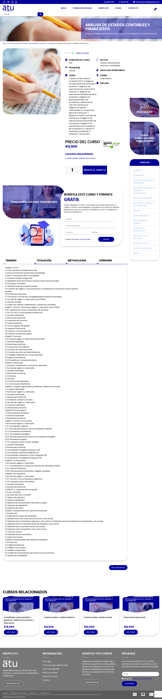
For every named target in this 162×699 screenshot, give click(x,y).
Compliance (138, 175)
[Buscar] (40, 14)
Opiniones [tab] (105, 260)
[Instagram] (12, 2)
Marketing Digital (141, 215)
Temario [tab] (11, 260)
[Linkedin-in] (16, 2)
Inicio (63, 8)
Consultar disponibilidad (79, 153)
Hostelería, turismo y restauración (143, 204)
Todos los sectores (142, 248)
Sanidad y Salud (140, 243)
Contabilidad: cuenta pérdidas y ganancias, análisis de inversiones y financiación (19, 620)
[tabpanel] (65, 412)
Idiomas (136, 210)
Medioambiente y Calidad (141, 221)
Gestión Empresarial (143, 198)
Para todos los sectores (140, 237)
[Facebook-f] (4, 2)
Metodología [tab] (77, 260)
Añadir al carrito (95, 170)
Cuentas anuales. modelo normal (98, 617)
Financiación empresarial (134, 617)
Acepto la (78, 239)
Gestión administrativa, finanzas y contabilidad (39, 43)
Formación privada (82, 8)
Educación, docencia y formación (144, 181)
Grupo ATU (103, 8)
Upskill (136, 253)
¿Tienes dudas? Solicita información (80, 158)
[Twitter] (8, 2)
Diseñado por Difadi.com (14, 697)
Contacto (133, 8)
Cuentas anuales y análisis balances (59, 617)
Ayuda (118, 8)
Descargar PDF (118, 567)
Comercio (138, 170)
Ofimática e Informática (139, 229)
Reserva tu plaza (82, 53)
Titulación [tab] (44, 260)
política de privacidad (82, 239)
